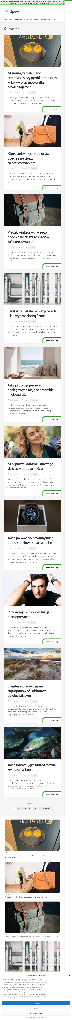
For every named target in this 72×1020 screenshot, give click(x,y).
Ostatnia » (47, 808)
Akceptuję (36, 1003)
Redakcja (24, 92)
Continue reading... (52, 109)
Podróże (18, 19)
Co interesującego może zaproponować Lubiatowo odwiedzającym (27, 691)
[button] (69, 975)
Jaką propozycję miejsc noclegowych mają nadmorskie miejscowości (31, 390)
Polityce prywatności (19, 997)
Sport (26, 19)
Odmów (36, 1008)
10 (35, 808)
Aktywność (9, 19)
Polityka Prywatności (42, 1017)
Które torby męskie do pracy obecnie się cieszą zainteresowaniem (29, 158)
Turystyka (34, 19)
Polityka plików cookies (30, 1017)
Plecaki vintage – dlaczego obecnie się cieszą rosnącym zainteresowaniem (28, 237)
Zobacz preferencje (36, 1013)
